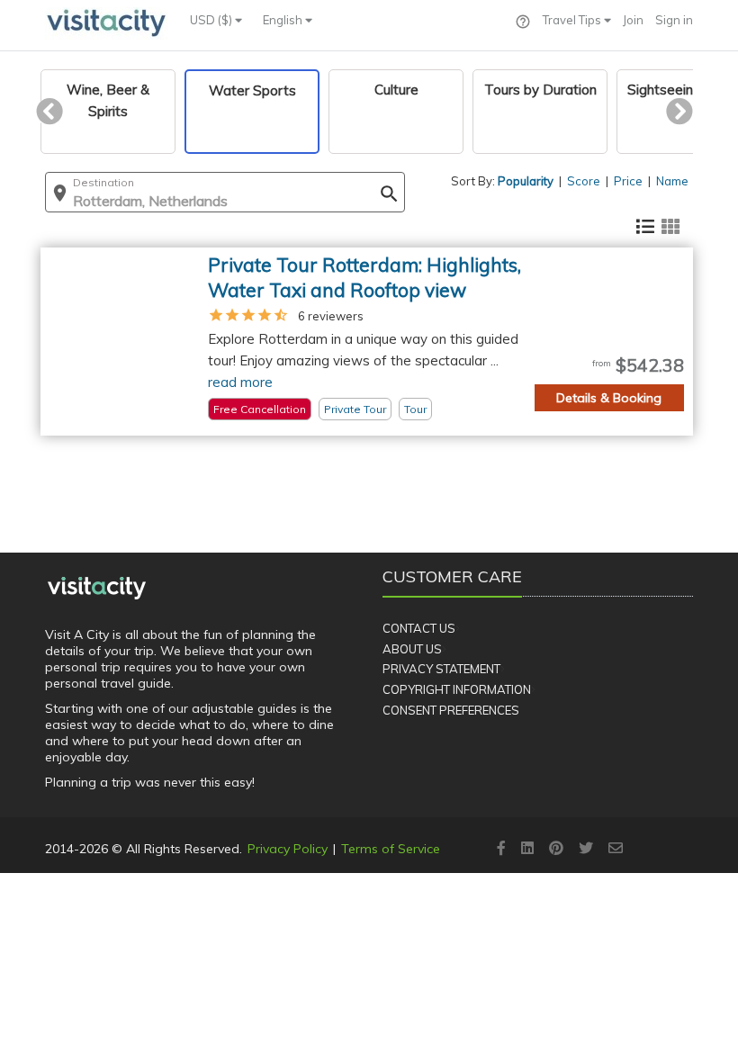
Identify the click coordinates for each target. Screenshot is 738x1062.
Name (672, 181)
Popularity (526, 181)
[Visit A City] (96, 587)
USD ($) (212, 20)
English (284, 20)
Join (633, 20)
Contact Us (418, 628)
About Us (412, 649)
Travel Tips (573, 20)
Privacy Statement (441, 669)
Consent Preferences (450, 710)
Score (583, 181)
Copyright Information (456, 689)
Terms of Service (390, 849)
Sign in (674, 20)
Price (628, 181)
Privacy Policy (288, 849)
